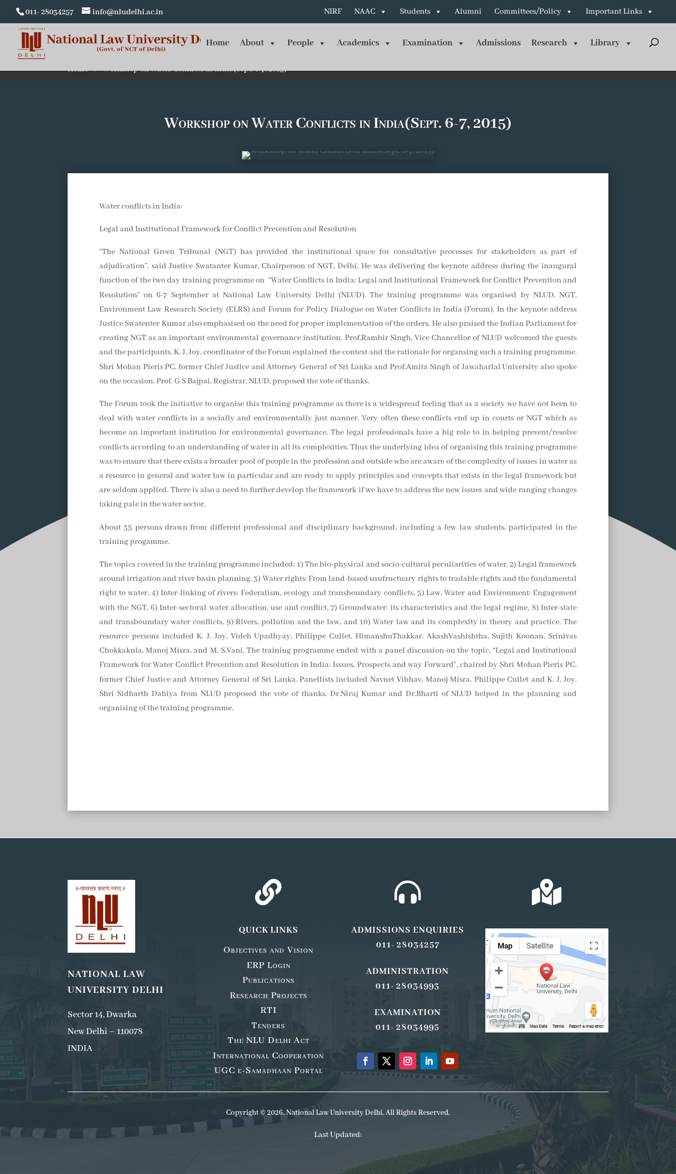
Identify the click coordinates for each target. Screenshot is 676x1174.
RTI (268, 1010)
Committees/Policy (527, 11)
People (300, 43)
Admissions (498, 43)
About (252, 43)
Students (415, 11)
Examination (427, 43)
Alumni (468, 11)
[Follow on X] (386, 1061)
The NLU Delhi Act (268, 1040)
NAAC (364, 11)
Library (605, 43)
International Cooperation (268, 1056)
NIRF (333, 11)
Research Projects (268, 995)
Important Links (614, 11)
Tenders (268, 1025)
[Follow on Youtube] (450, 1061)
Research (549, 43)
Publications (268, 980)
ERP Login (268, 965)
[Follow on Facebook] (365, 1061)
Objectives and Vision (268, 950)
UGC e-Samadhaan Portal (268, 1070)
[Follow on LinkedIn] (428, 1061)
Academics (358, 43)
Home (217, 43)
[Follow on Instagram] (407, 1061)
